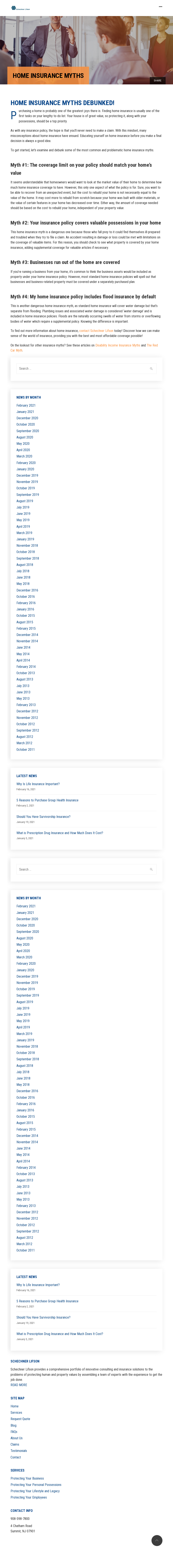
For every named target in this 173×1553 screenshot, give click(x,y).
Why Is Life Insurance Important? (38, 784)
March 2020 (24, 456)
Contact (16, 1457)
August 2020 (24, 437)
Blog (13, 1425)
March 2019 (24, 533)
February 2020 (26, 463)
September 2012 (27, 730)
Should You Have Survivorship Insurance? (43, 817)
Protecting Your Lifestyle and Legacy (35, 1491)
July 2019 (22, 507)
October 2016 (25, 597)
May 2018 (23, 584)
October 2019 (25, 488)
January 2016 (25, 609)
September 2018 (27, 558)
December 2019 (27, 475)
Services (16, 1413)
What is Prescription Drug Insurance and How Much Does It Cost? (59, 833)
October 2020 (25, 424)
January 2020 (25, 469)
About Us (17, 1438)
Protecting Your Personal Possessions (36, 1485)
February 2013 (26, 705)
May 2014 (23, 654)
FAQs (14, 1432)
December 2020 (27, 418)
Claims (15, 1444)
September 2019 (27, 495)
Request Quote (20, 1419)
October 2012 (25, 724)
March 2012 (24, 743)
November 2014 (27, 641)
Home (15, 1406)
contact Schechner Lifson (96, 331)
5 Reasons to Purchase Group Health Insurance (47, 800)
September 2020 (27, 431)
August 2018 (24, 565)
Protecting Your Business (27, 1478)
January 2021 (25, 412)
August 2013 (24, 679)
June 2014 (23, 647)
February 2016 (26, 603)
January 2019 (25, 539)
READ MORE (19, 1385)
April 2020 (23, 450)
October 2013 (25, 673)
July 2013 (22, 686)
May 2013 (23, 699)
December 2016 (27, 590)
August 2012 (24, 737)
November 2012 (27, 718)
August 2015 (24, 622)
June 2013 (23, 692)
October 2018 (25, 552)
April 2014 (23, 660)
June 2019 (23, 514)
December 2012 (27, 711)
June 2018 (23, 577)
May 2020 (23, 444)
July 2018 (22, 571)
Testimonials (19, 1451)
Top (156, 1540)
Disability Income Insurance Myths (117, 345)
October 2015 (25, 616)
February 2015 (26, 628)
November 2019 (27, 482)
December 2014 (27, 635)
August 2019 (24, 501)
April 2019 (23, 527)
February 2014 (26, 667)
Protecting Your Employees (29, 1497)
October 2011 (25, 750)
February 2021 (26, 405)
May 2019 (23, 520)
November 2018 (27, 546)
